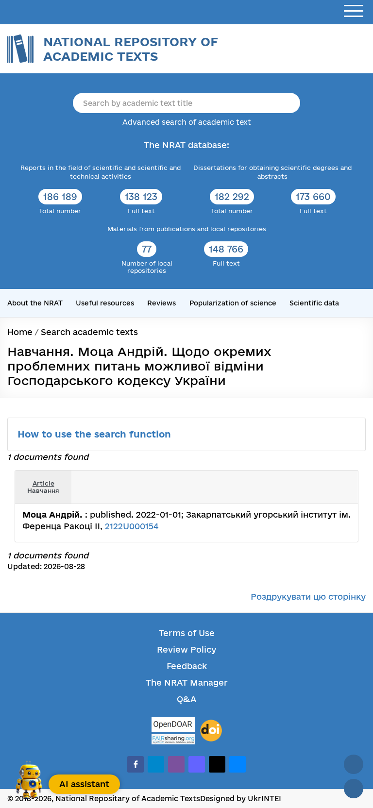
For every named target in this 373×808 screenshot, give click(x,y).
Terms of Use (187, 633)
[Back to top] (353, 764)
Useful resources (105, 303)
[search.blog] (343, 494)
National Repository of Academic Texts (130, 48)
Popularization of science (232, 303)
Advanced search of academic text (186, 122)
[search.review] (343, 480)
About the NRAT (35, 303)
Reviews (161, 303)
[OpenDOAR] (173, 725)
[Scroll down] (353, 788)
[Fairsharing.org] (173, 739)
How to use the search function (95, 434)
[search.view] (311, 480)
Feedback (187, 666)
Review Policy (186, 649)
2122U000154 (131, 526)
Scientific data (314, 303)
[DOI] (211, 730)
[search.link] (332, 480)
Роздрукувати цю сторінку (308, 596)
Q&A (186, 699)
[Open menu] (353, 11)
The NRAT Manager (187, 682)
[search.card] (321, 480)
